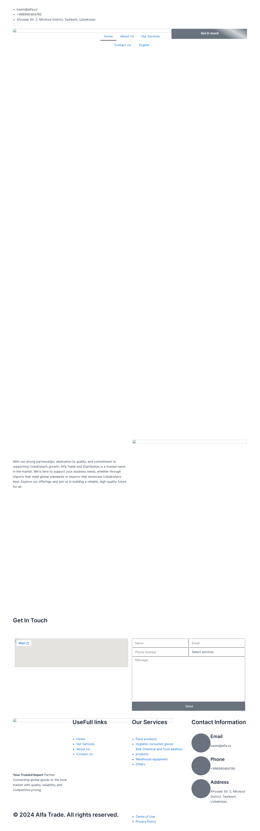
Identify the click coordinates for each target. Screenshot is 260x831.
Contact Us (122, 45)
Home (108, 36)
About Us (127, 36)
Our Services (150, 36)
